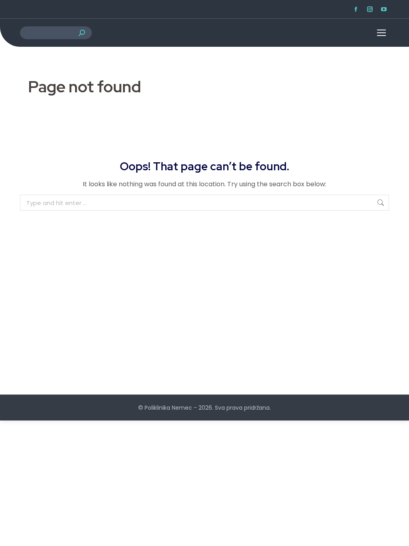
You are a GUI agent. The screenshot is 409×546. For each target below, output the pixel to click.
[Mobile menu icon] (375, 32)
